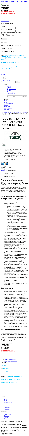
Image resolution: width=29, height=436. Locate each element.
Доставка (25, 1)
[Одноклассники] (5, 164)
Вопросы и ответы (6, 2)
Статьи (14, 1)
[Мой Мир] (7, 164)
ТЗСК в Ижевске (22, 112)
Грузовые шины (11, 89)
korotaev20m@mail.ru (10, 359)
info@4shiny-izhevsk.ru (11, 361)
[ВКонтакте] (2, 164)
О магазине (4, 1)
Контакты (9, 94)
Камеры (9, 90)
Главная (3, 112)
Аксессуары (10, 92)
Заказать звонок (5, 21)
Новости (9, 1)
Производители (9, 112)
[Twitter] (4, 164)
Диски (9, 87)
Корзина (3, 74)
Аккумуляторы (11, 93)
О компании (7, 414)
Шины (9, 86)
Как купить (20, 1)
